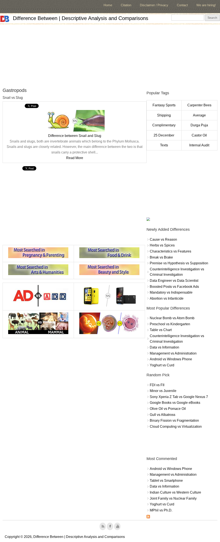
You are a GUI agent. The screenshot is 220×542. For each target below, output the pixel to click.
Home (108, 5)
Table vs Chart (161, 330)
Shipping (164, 115)
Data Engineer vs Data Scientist (174, 280)
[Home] (4, 18)
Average (199, 115)
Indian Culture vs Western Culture (175, 492)
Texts (164, 145)
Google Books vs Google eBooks (175, 402)
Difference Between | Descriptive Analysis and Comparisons (80, 18)
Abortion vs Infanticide (166, 298)
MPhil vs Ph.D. (161, 510)
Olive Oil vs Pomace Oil (168, 408)
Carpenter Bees (199, 105)
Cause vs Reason (163, 239)
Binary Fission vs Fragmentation (174, 420)
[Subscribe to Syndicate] (148, 517)
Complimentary (164, 125)
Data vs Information (164, 347)
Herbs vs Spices (162, 245)
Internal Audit (199, 145)
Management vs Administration (173, 353)
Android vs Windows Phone (171, 359)
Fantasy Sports (164, 105)
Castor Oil (199, 135)
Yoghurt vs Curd (162, 365)
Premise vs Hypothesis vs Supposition (179, 263)
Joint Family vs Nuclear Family (173, 498)
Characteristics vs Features (170, 251)
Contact (182, 5)
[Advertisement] (110, 55)
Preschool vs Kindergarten (170, 324)
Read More (74, 158)
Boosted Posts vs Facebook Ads (174, 286)
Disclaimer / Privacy (154, 5)
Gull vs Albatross (162, 415)
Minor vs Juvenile (163, 391)
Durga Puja (199, 125)
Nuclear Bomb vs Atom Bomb (172, 318)
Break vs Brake (161, 257)
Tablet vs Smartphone (166, 480)
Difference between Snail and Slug (74, 136)
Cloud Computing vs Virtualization (176, 426)
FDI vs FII (157, 385)
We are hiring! (206, 5)
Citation (126, 5)
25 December (164, 135)
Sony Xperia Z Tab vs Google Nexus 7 (179, 397)
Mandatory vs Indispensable (171, 292)
